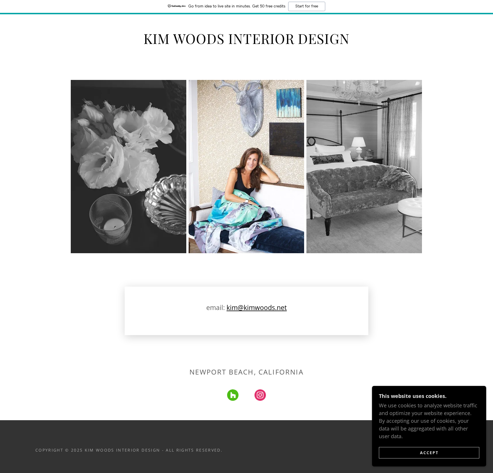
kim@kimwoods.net (257, 307)
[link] (232, 396)
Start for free (306, 6)
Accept (429, 452)
